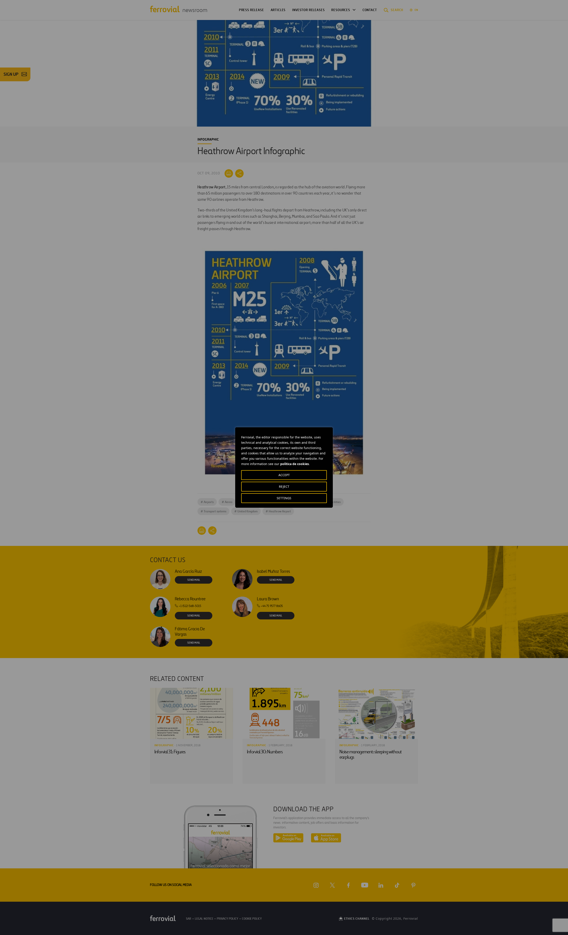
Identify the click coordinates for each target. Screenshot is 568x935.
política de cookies (294, 464)
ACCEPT (284, 475)
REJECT (284, 486)
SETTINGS (284, 498)
